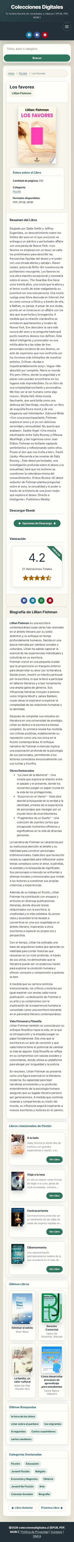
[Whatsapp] (41, 600)
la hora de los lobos (23, 1416)
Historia (48, 1478)
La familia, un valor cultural (22, 1380)
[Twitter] (29, 35)
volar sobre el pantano (25, 1423)
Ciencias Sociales (22, 1494)
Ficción (23, 73)
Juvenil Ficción (20, 1471)
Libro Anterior (24, 1507)
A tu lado (33, 1138)
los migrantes (52, 1423)
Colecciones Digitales (37, 7)
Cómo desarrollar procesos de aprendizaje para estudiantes (52, 1381)
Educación (32, 1463)
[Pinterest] (45, 35)
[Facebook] (37, 35)
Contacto (56, 1532)
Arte (42, 1486)
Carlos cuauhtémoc (43, 1431)
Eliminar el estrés (22, 1327)
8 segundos (18, 1431)
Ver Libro (54, 1159)
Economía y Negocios (24, 1478)
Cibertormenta (37, 1247)
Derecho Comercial (51, 1328)
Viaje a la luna (36, 1174)
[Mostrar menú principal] (67, 26)
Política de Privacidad (34, 1532)
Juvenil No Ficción (22, 1486)
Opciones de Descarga (37, 523)
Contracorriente (37, 1210)
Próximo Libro (50, 1507)
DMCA (37, 1536)
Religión (40, 1471)
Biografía (44, 1494)
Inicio (11, 73)
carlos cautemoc (21, 1439)
